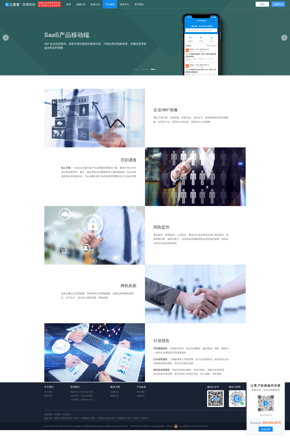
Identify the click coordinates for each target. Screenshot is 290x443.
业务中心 (124, 4)
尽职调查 (141, 391)
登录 (262, 4)
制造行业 (95, 4)
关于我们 (139, 4)
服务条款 (48, 395)
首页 (68, 4)
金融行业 (80, 4)
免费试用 (278, 4)
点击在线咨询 (87, 395)
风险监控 (141, 395)
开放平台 (67, 414)
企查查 (57, 414)
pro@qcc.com (87, 399)
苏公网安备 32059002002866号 (193, 426)
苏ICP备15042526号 (64, 426)
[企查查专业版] (20, 4)
